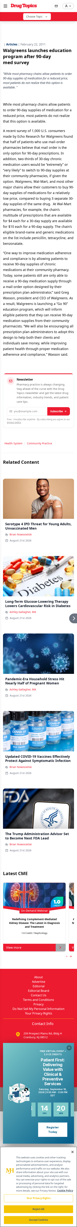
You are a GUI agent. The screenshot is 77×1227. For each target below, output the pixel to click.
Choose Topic (34, 16)
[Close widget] (69, 1047)
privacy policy (14, 422)
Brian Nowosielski (21, 534)
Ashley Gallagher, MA (23, 612)
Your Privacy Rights (38, 1013)
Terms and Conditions (38, 1000)
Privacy (38, 1004)
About (38, 977)
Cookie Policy (65, 1190)
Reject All (38, 1209)
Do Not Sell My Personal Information (38, 1009)
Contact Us (38, 995)
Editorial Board (38, 991)
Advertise (38, 982)
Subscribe (56, 411)
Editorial (38, 986)
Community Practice (39, 443)
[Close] (72, 1152)
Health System (13, 443)
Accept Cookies (38, 1220)
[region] (38, 1187)
